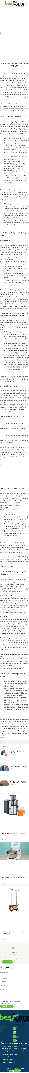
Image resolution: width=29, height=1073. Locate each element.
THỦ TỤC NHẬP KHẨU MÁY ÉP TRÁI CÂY (13, 833)
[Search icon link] (27, 4)
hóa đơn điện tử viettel (13, 1024)
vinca (21, 1024)
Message (2, 989)
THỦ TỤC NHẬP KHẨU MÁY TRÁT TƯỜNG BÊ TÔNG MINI (13, 932)
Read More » (3, 839)
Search (1, 741)
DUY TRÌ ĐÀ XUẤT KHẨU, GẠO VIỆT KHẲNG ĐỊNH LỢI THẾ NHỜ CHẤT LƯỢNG (18, 783)
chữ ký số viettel (4, 1024)
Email (1, 977)
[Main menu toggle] (2, 3)
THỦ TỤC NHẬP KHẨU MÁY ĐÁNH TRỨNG (13, 877)
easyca (24, 1024)
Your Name (2, 972)
